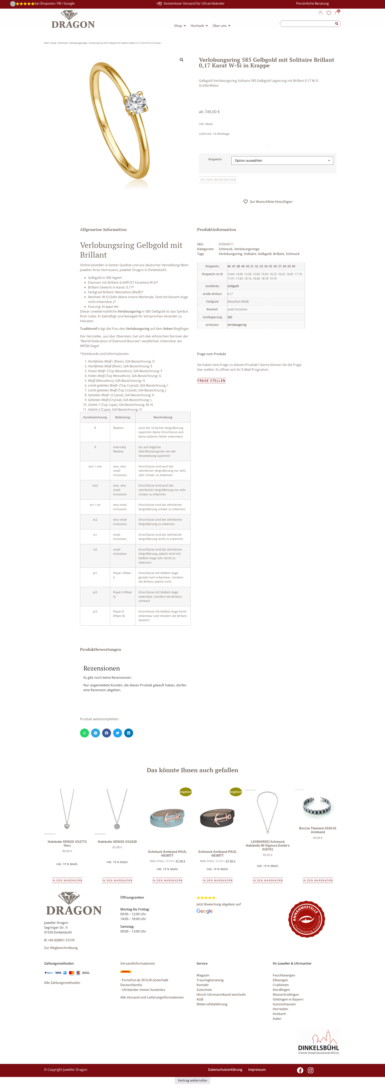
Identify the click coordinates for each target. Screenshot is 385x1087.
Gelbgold (265, 254)
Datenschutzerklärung (225, 1069)
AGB (200, 999)
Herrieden (280, 1009)
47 (233, 266)
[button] (181, 59)
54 (265, 266)
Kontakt (203, 985)
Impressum (257, 1069)
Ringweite (215, 159)
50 (247, 266)
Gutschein (204, 989)
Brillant (278, 254)
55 (270, 266)
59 (289, 266)
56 (275, 266)
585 (229, 317)
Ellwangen (280, 980)
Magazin (203, 975)
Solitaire (250, 254)
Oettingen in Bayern (288, 999)
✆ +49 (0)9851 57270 (59, 940)
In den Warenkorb (218, 180)
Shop (53, 42)
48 (238, 266)
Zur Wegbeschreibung (61, 948)
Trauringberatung (210, 980)
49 (242, 266)
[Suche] (337, 24)
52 (256, 266)
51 (252, 266)
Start (46, 42)
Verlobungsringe (78, 42)
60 (293, 266)
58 (284, 266)
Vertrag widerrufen (192, 1080)
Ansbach (279, 1014)
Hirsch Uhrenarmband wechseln (221, 994)
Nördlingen (281, 989)
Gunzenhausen (284, 1004)
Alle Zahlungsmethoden (62, 982)
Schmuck (63, 42)
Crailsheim (281, 985)
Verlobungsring (230, 254)
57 (279, 266)
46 (229, 266)
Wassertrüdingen (286, 994)
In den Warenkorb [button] (67, 880)
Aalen (277, 1018)
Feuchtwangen (284, 975)
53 (261, 266)
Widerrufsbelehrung (212, 1004)
